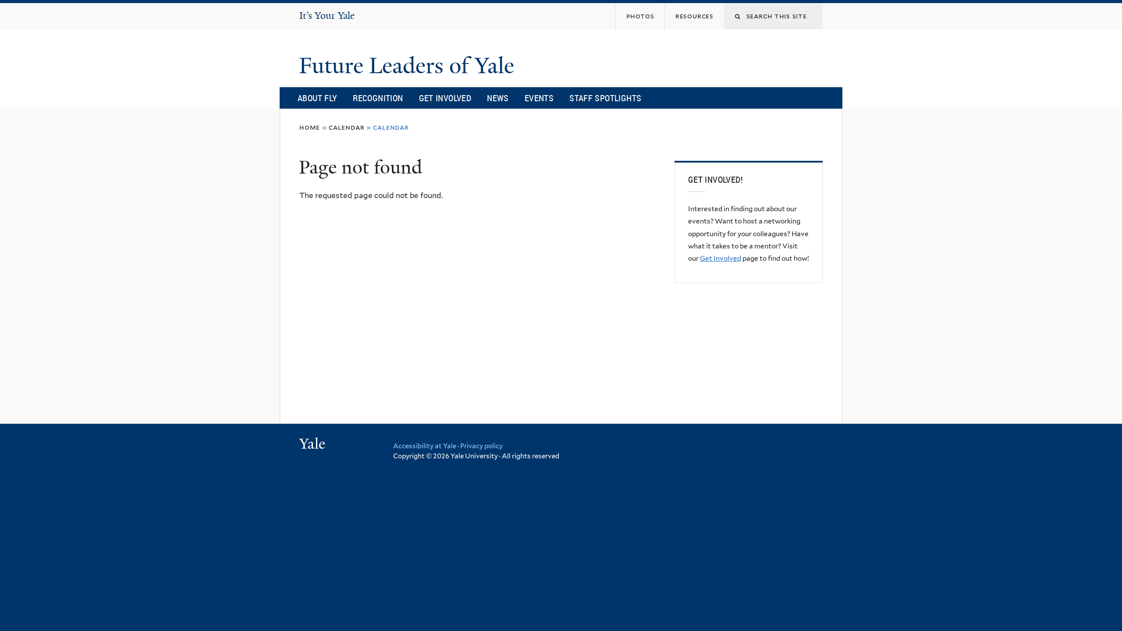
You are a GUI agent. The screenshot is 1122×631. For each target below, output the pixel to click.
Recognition (378, 98)
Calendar (346, 127)
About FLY (317, 98)
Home (309, 127)
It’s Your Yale (327, 15)
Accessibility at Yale (424, 446)
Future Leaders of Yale (409, 65)
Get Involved (445, 98)
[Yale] (313, 445)
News (498, 98)
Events (539, 98)
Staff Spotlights (605, 98)
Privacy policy (481, 446)
